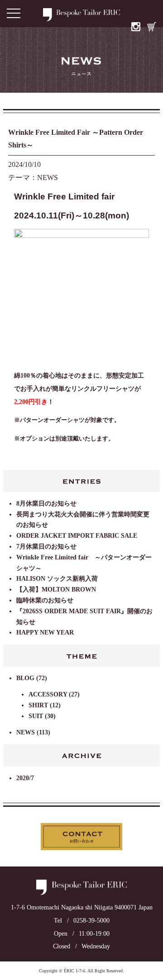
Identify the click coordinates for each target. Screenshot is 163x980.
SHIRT (38, 705)
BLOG (25, 678)
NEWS (25, 732)
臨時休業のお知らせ (44, 600)
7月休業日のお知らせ (46, 546)
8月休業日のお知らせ (46, 503)
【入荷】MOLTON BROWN (56, 589)
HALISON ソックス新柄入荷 (57, 578)
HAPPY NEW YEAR (45, 632)
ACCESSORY (48, 694)
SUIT (36, 716)
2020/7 (25, 778)
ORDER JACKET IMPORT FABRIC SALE (76, 535)
